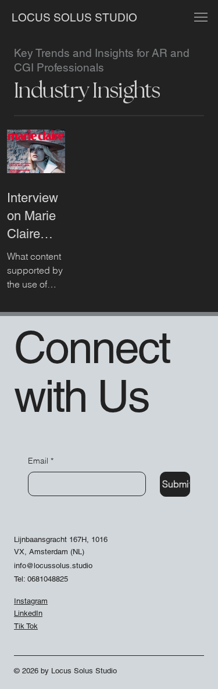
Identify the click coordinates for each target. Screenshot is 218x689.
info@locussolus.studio (53, 565)
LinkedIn (28, 613)
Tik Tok (26, 626)
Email (40, 460)
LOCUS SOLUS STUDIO (76, 17)
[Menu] (200, 17)
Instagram (31, 601)
